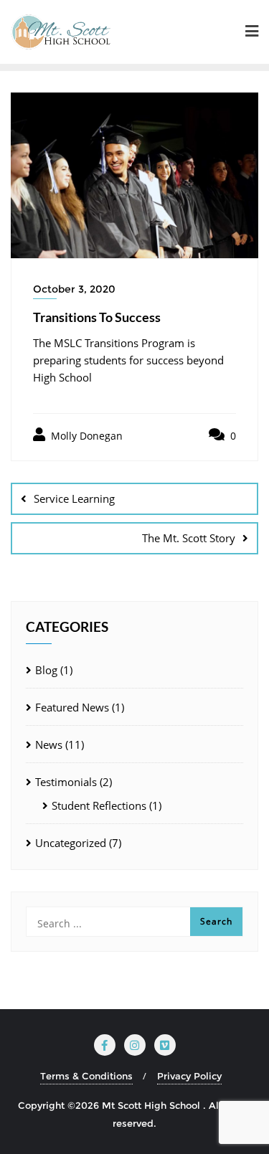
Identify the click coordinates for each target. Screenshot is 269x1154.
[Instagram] (135, 1045)
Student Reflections (99, 805)
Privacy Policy (189, 1076)
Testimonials (66, 782)
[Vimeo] (165, 1045)
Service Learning (74, 498)
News (48, 744)
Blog (46, 670)
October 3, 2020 (74, 289)
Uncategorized (70, 843)
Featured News (72, 707)
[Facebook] (104, 1045)
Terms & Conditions (86, 1076)
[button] (251, 32)
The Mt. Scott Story (188, 538)
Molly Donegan (85, 436)
